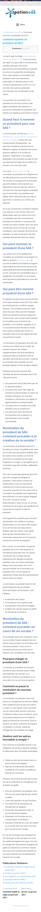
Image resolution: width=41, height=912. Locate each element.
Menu (22, 24)
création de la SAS (19, 171)
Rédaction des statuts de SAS (19, 883)
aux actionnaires (24, 260)
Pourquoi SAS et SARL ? (16, 879)
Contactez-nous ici (20, 906)
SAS (20, 32)
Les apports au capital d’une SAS (20, 876)
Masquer (25, 48)
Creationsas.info (9, 32)
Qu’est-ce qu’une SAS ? (15, 873)
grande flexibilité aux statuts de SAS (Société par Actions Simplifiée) (20, 137)
